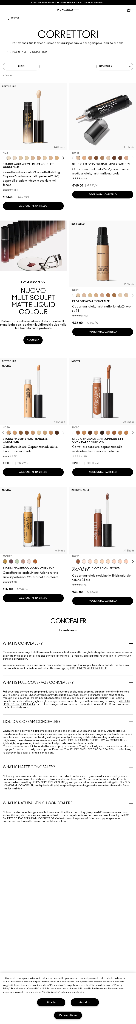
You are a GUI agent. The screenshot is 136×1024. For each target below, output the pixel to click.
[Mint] (17, 561)
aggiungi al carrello (33, 206)
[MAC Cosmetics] (68, 10)
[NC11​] (26, 158)
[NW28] (126, 561)
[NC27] (126, 158)
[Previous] (3, 157)
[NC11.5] (38, 432)
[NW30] (102, 295)
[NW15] (78, 158)
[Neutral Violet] (11, 561)
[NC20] (78, 295)
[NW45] (108, 295)
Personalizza (68, 1015)
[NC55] (114, 158)
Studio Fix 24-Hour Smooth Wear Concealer (94, 740)
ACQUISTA (33, 340)
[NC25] (14, 432)
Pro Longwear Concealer (88, 668)
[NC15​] (57, 158)
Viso (27, 52)
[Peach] (23, 561)
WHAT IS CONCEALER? (23, 643)
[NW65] (102, 432)
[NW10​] (32, 158)
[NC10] (96, 561)
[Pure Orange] (35, 561)
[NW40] (20, 432)
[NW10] (84, 561)
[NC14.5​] (51, 158)
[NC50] (96, 158)
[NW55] (90, 432)
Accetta (84, 1002)
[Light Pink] (29, 561)
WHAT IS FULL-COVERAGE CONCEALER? (38, 683)
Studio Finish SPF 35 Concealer (90, 749)
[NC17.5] (96, 432)
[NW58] (57, 432)
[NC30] (90, 295)
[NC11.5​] (44, 158)
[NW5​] (14, 158)
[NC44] (126, 432)
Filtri (21, 66)
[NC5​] (8, 158)
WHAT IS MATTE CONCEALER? (29, 767)
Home (6, 52)
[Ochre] (5, 561)
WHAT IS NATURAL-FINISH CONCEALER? (37, 803)
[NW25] (96, 295)
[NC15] (108, 158)
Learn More (66, 630)
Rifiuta (51, 1002)
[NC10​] (20, 158)
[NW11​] (38, 158)
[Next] (62, 157)
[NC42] (90, 158)
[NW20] (84, 295)
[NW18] (32, 432)
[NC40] (84, 432)
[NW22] (84, 158)
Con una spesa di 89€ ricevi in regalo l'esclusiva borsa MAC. (68, 3)
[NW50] (120, 158)
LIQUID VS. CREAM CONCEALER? (32, 722)
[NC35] (102, 158)
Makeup (16, 52)
